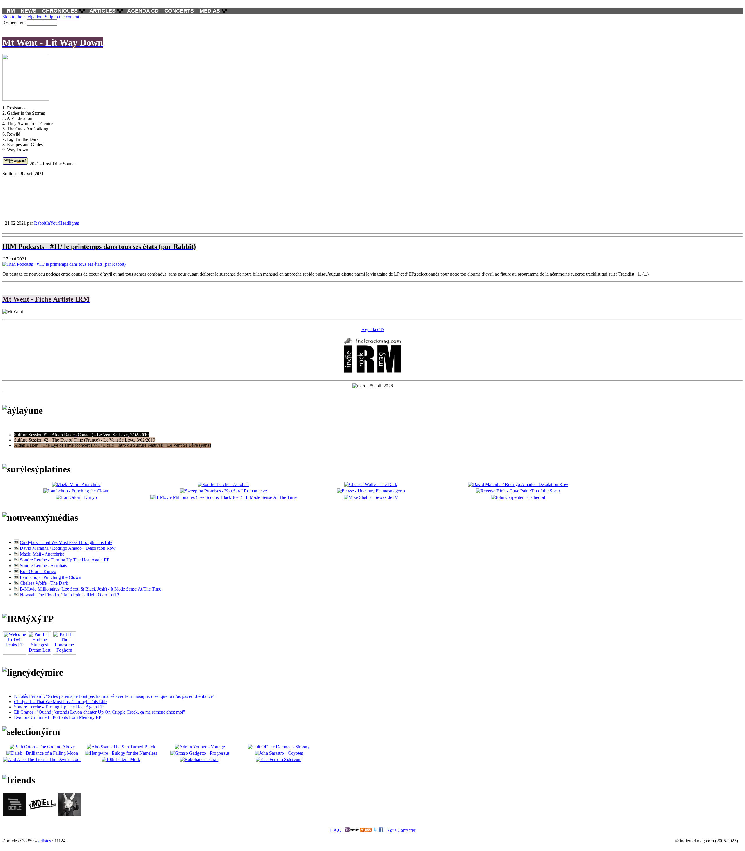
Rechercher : (14, 22)
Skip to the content (62, 16)
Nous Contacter (400, 830)
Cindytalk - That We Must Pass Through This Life (66, 542)
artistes (44, 840)
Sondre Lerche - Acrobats (43, 565)
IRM (10, 11)
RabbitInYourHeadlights (56, 223)
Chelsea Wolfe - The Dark (44, 583)
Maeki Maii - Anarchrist (42, 554)
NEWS (28, 11)
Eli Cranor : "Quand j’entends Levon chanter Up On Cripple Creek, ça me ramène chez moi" (99, 712)
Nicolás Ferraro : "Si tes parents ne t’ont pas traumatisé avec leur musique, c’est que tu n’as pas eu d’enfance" (114, 696)
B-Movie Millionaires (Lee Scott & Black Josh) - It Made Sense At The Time (90, 588)
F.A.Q (336, 830)
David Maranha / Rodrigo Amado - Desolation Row (68, 548)
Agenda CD (372, 329)
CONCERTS (179, 11)
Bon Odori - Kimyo (38, 571)
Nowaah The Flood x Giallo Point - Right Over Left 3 (69, 594)
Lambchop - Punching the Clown (50, 577)
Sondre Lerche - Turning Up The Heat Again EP (64, 559)
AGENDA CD (143, 11)
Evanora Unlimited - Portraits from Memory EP (57, 717)
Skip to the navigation (22, 16)
